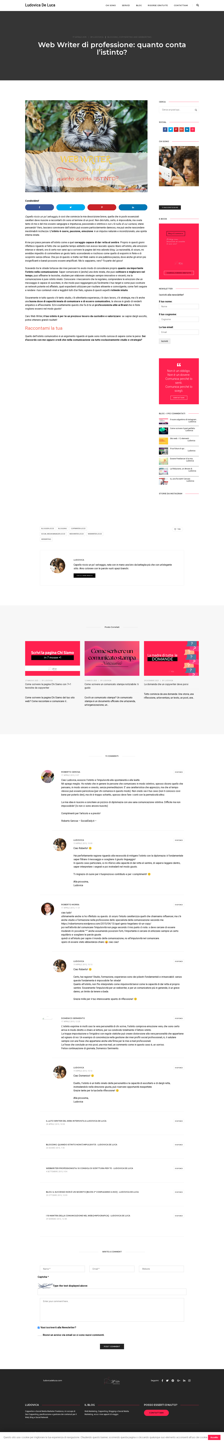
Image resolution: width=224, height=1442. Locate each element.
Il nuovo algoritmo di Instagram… (184, 419)
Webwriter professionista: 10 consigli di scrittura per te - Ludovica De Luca (89, 1168)
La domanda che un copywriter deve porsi (166, 684)
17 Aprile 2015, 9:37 (70, 775)
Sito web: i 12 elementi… (180, 438)
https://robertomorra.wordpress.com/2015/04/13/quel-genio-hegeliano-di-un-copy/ (106, 923)
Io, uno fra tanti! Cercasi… (181, 479)
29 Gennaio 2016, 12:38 (56, 1219)
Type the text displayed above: (70, 1285)
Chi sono (111, 5)
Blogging (112, 37)
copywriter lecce (78, 528)
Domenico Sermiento (73, 1018)
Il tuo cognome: (168, 314)
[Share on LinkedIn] (133, 207)
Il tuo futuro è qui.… (178, 449)
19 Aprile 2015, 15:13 (82, 964)
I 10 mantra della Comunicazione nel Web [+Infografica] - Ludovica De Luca (88, 1216)
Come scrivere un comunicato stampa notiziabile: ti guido (112, 686)
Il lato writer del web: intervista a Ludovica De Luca (76, 1121)
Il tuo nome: (165, 301)
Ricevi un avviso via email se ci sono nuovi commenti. (73, 1335)
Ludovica (98, 37)
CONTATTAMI (156, 1413)
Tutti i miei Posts (84, 575)
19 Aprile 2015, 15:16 (82, 1071)
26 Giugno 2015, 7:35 (55, 1148)
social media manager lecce (53, 534)
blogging (62, 528)
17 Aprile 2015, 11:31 (70, 908)
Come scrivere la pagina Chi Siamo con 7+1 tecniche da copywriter (48, 686)
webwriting (46, 539)
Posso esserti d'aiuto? (160, 1404)
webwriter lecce (95, 534)
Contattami (181, 5)
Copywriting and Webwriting (135, 37)
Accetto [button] (214, 1437)
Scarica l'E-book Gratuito (179, 273)
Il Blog (90, 1404)
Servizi (126, 5)
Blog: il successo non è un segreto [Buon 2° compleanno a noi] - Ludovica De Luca (92, 1192)
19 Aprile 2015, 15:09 (82, 843)
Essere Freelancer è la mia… (182, 459)
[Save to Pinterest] (101, 207)
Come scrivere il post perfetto (182, 428)
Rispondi (179, 772)
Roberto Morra (70, 904)
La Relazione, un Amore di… (182, 469)
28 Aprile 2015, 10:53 (55, 1124)
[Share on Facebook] (39, 207)
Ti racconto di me (170, 207)
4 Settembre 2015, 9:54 (56, 1171)
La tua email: (166, 327)
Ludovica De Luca (40, 5)
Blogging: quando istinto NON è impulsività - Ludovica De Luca (81, 1144)
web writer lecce (76, 534)
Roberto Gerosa (70, 772)
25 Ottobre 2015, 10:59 (56, 1195)
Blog (139, 5)
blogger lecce (47, 528)
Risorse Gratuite (158, 5)
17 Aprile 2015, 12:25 (70, 1021)
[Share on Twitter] (70, 207)
